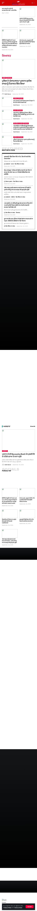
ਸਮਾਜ (15, 110)
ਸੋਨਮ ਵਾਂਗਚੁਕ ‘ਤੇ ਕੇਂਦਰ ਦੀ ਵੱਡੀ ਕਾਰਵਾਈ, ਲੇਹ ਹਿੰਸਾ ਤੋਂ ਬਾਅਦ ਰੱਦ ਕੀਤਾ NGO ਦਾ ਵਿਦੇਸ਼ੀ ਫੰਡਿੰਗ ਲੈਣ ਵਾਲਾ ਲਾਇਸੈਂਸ (17, 172)
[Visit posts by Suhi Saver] (3, 94)
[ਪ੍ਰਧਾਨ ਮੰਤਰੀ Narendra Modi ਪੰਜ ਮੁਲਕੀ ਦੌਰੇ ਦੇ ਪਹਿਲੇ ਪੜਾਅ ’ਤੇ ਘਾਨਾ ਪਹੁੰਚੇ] (27, 12)
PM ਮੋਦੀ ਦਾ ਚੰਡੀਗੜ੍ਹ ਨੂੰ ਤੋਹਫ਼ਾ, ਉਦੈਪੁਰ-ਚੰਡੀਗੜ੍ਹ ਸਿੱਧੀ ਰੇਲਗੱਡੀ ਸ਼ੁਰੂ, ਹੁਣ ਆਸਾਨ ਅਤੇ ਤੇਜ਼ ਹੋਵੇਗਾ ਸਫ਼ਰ (23, 114)
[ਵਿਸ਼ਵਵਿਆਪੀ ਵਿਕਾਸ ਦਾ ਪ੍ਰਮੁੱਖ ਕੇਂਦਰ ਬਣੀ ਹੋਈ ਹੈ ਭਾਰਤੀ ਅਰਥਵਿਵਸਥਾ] (10, 514)
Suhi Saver (8, 94)
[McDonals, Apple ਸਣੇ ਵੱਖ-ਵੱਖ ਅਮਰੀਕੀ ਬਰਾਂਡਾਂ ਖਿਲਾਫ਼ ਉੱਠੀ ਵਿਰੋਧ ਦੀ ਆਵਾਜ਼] (27, 34)
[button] (30, 906)
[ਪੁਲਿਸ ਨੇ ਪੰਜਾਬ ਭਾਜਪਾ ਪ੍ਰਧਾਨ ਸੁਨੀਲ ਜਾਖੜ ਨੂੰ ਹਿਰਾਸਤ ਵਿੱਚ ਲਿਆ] (18, 69)
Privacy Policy (7, 907)
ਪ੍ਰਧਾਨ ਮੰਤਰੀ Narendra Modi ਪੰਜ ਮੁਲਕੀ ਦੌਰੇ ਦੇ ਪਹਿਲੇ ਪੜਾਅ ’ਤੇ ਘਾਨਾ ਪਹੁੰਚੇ (27, 20)
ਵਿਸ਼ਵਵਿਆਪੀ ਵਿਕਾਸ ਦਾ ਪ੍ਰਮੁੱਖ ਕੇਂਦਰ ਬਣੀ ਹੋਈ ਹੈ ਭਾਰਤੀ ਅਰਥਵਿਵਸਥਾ (9, 521)
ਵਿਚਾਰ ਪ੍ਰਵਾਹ (9, 181)
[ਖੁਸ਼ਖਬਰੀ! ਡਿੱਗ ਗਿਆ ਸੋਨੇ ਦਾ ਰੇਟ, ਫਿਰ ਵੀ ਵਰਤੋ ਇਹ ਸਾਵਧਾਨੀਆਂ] (27, 514)
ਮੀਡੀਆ (4, 77)
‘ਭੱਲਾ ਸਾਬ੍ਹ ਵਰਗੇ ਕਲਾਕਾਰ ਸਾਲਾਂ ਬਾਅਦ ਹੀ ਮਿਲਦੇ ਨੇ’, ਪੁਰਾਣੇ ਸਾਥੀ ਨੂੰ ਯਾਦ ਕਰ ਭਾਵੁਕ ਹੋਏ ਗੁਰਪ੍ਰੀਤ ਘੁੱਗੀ (9, 540)
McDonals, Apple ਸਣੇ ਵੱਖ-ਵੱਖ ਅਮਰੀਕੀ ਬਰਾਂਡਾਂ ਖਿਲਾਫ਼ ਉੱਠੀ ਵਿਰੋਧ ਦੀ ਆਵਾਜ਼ (27, 41)
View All (32, 426)
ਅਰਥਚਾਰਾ (8, 164)
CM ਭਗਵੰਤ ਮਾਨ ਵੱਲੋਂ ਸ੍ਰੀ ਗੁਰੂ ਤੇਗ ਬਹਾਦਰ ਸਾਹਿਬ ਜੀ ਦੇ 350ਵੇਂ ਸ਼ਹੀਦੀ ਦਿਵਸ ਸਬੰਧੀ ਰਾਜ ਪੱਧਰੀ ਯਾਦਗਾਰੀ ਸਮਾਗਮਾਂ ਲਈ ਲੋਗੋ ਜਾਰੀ (23, 127)
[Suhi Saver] (18, 3)
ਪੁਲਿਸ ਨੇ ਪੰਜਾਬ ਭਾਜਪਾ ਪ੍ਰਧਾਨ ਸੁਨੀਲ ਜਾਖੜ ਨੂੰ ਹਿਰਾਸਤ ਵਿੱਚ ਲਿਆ (16, 82)
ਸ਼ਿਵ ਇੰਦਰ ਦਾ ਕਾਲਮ (18, 123)
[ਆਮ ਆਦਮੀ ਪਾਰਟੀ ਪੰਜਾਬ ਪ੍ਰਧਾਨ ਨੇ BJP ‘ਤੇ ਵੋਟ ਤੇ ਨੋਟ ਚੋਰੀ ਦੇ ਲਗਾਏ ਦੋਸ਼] (7, 102)
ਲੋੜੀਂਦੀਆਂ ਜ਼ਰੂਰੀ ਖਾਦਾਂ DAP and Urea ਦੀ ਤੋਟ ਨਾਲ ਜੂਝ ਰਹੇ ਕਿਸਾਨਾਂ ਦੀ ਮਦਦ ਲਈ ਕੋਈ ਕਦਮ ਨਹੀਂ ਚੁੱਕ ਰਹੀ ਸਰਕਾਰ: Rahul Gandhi (9, 43)
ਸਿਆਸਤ (9, 77)
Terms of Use (18, 907)
